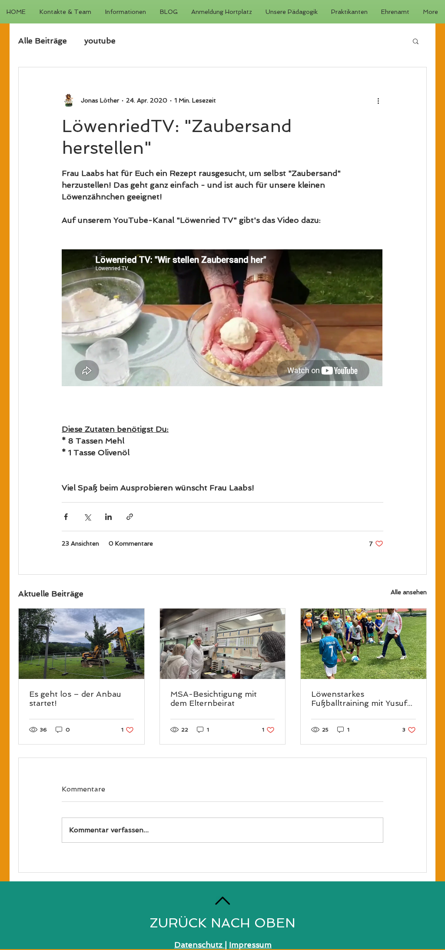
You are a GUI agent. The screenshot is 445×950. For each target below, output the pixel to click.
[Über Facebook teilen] (66, 517)
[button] (416, 40)
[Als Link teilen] (130, 517)
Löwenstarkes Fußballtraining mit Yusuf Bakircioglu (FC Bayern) (359, 698)
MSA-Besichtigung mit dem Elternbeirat (213, 698)
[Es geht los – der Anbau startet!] (81, 644)
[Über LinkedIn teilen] (108, 517)
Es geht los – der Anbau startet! (75, 698)
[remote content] (222, 318)
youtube (100, 40)
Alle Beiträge (42, 40)
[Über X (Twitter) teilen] (87, 517)
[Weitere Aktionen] (378, 100)
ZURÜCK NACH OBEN (222, 922)
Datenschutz (199, 944)
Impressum (250, 944)
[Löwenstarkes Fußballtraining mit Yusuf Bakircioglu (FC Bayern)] (363, 644)
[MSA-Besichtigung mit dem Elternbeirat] (223, 644)
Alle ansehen (409, 592)
